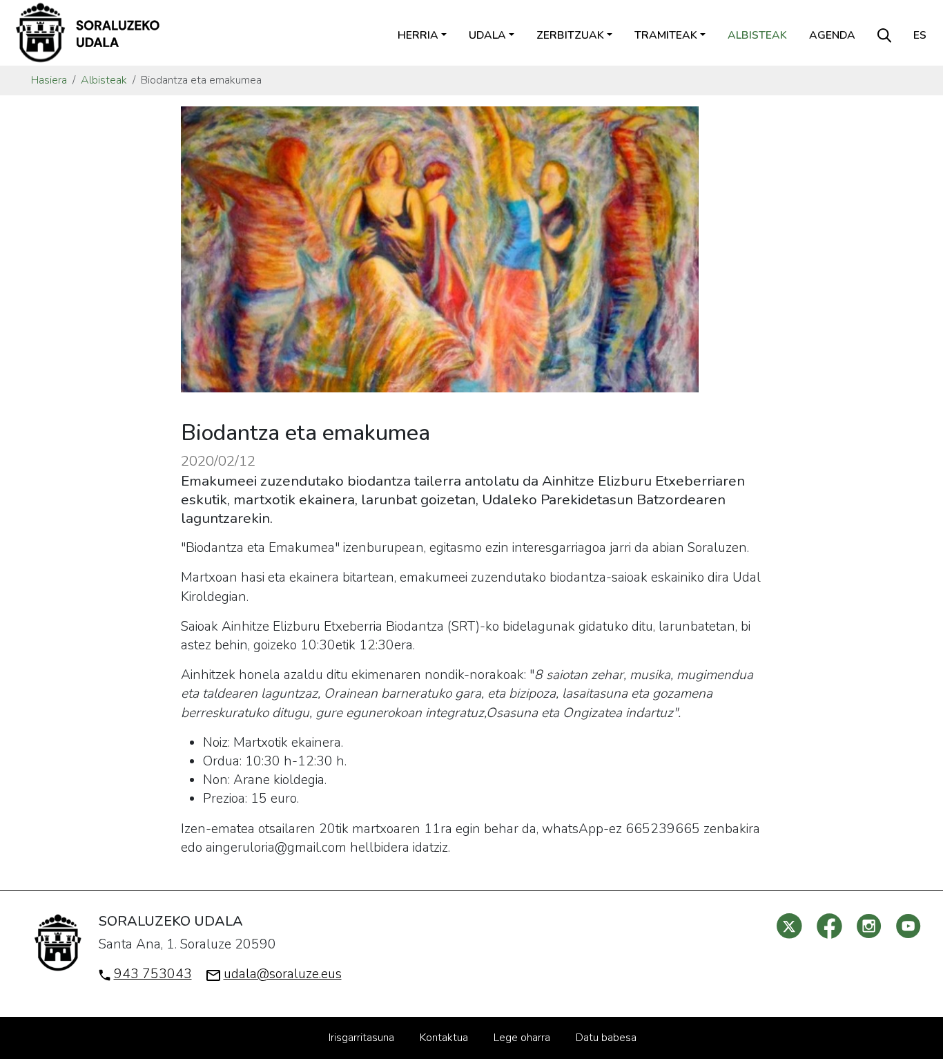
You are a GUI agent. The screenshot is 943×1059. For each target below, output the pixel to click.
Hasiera (49, 80)
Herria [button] (418, 35)
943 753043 (153, 974)
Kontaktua (444, 1037)
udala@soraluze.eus (283, 974)
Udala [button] (487, 35)
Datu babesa (606, 1037)
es (919, 35)
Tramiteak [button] (665, 35)
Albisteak (757, 35)
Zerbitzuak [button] (570, 35)
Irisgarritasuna (361, 1037)
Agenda (832, 35)
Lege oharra (522, 1037)
